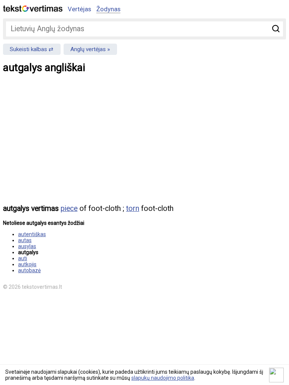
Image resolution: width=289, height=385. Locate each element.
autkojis (27, 264)
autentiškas (32, 234)
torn (132, 208)
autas (25, 240)
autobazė (29, 270)
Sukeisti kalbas (28, 49)
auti (22, 258)
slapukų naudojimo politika (162, 378)
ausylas (27, 246)
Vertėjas (79, 9)
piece (69, 208)
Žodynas (108, 9)
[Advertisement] (144, 144)
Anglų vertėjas (88, 49)
